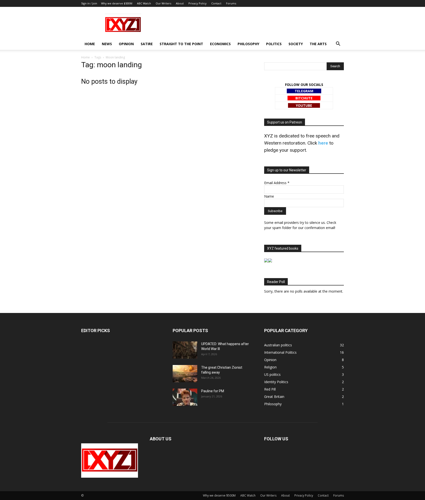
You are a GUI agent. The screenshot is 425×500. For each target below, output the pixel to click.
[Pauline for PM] (185, 397)
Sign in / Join (89, 3)
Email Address (276, 182)
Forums (231, 3)
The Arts (318, 43)
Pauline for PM (212, 391)
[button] (338, 44)
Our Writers (163, 3)
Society (295, 43)
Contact (216, 3)
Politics (274, 43)
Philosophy (248, 43)
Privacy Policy (197, 3)
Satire (147, 43)
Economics (220, 43)
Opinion (126, 43)
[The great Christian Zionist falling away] (185, 373)
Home (90, 43)
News (107, 43)
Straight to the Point (181, 43)
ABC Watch (144, 3)
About (180, 3)
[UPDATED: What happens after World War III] (185, 350)
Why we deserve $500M (116, 3)
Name (269, 196)
